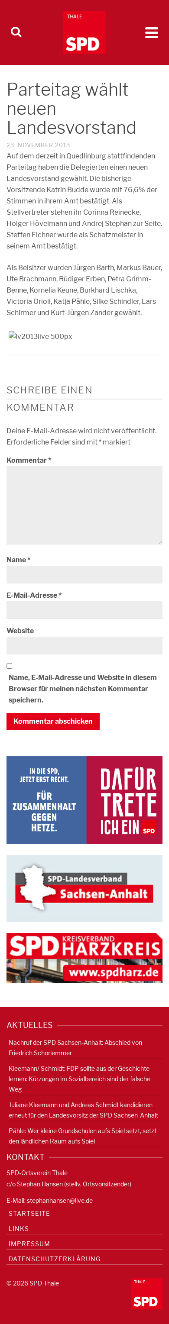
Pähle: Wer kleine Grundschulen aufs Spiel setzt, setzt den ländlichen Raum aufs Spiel (82, 1136)
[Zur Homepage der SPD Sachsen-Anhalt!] (84, 888)
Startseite (29, 1213)
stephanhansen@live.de (60, 1200)
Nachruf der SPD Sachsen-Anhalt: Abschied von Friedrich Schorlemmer (75, 1048)
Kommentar (28, 460)
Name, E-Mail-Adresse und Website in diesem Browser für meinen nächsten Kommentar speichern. (83, 688)
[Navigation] (151, 32)
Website (20, 631)
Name (18, 560)
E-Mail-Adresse (34, 595)
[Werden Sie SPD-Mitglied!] (84, 800)
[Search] (16, 32)
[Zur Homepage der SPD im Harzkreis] (84, 958)
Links (19, 1228)
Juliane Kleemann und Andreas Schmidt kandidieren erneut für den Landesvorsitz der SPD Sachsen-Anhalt (83, 1110)
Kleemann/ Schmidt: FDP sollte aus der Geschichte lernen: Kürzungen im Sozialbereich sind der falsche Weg (79, 1079)
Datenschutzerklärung (55, 1259)
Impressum (29, 1243)
